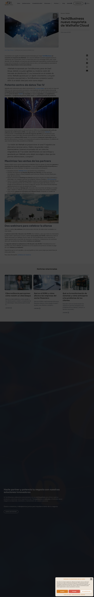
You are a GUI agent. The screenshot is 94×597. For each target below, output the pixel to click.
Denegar (74, 591)
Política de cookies (67, 594)
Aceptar (62, 591)
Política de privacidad (76, 594)
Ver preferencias (86, 591)
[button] (91, 579)
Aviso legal (83, 594)
